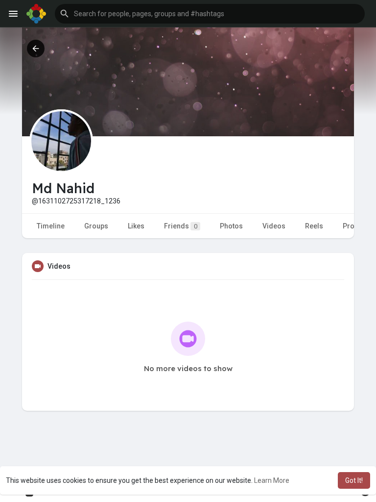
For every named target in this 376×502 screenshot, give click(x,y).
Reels (314, 226)
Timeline (51, 226)
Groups (96, 226)
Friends (180, 226)
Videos (273, 226)
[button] (210, 14)
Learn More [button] (271, 480)
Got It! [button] (354, 480)
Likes (136, 226)
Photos (231, 226)
